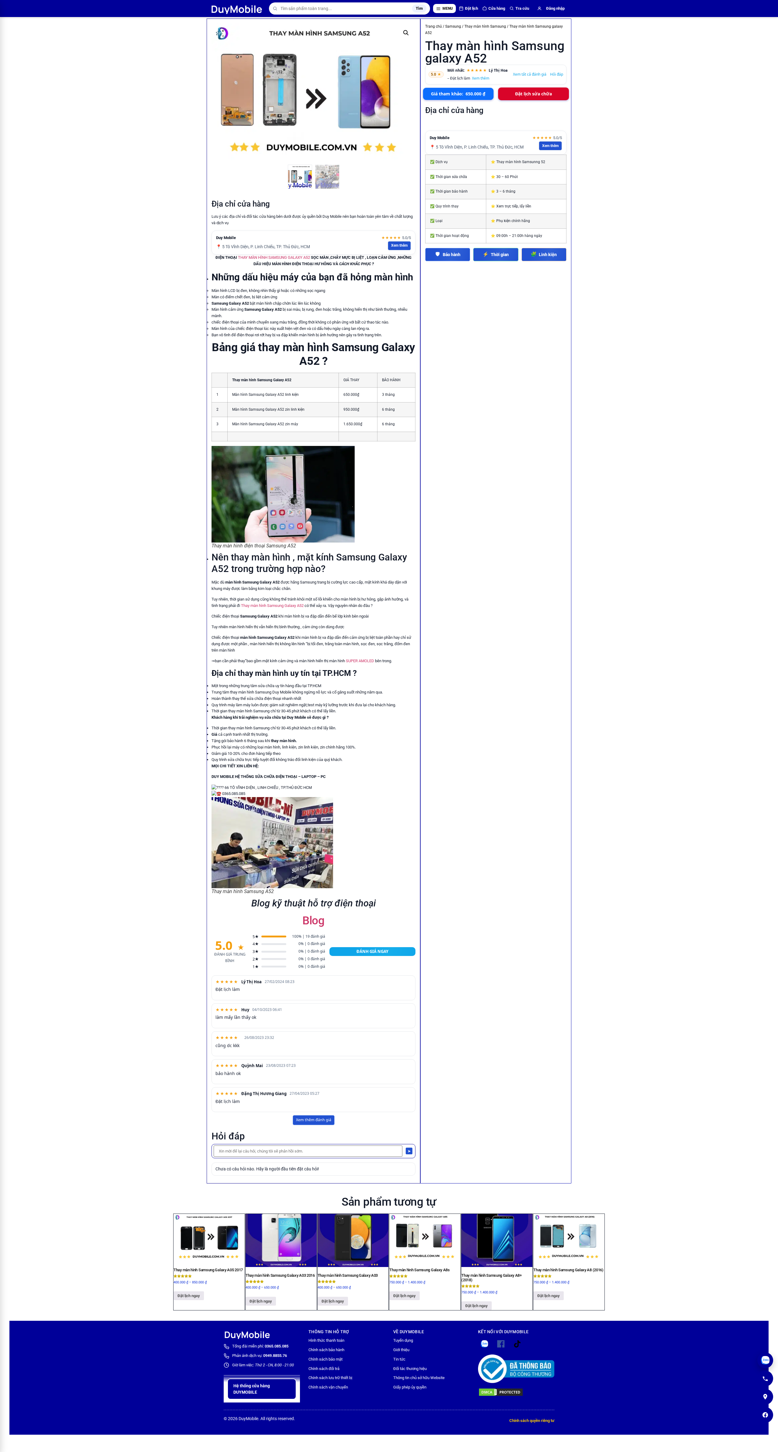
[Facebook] (765, 1415)
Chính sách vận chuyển (328, 1387)
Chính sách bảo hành (326, 1350)
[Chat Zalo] (765, 1360)
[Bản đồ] (765, 1397)
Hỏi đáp (556, 74)
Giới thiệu (401, 1350)
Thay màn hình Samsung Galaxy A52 (272, 605)
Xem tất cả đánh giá (529, 74)
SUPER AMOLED (360, 661)
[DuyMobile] (237, 8)
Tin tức (399, 1359)
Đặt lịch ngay (188, 1295)
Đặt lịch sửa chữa (533, 94)
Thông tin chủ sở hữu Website (419, 1377)
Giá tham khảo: (458, 94)
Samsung (453, 26)
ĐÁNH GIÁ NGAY (372, 951)
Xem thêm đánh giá (313, 1119)
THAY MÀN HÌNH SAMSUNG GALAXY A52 (274, 257)
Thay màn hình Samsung (485, 26)
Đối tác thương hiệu (410, 1368)
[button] (406, 32)
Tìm (419, 8)
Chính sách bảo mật (325, 1359)
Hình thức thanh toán (326, 1340)
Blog (313, 920)
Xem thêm (399, 245)
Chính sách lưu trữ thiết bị (330, 1377)
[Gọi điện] (765, 1378)
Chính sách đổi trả (323, 1368)
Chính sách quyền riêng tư (531, 1420)
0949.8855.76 (275, 1355)
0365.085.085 (276, 1346)
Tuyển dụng (403, 1340)
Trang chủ (433, 26)
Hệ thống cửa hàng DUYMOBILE (251, 1389)
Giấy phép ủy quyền (409, 1387)
